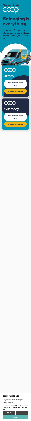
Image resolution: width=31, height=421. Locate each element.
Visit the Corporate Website (15, 91)
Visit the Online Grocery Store (15, 84)
